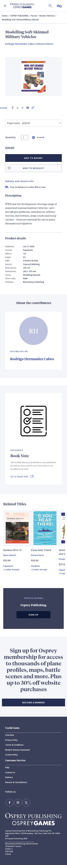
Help (7, 767)
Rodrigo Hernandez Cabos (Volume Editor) (29, 43)
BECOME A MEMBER (33, 702)
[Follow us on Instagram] (18, 803)
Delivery (9, 777)
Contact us (10, 772)
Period (34, 15)
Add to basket (33, 158)
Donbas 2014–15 (12, 550)
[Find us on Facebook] (9, 803)
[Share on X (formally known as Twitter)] (18, 108)
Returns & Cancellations (16, 782)
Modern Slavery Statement (17, 749)
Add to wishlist (33, 168)
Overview (9, 735)
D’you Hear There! (41, 550)
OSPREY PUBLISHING (19, 15)
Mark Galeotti (9, 555)
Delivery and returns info (19, 181)
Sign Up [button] (33, 614)
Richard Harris (37, 555)
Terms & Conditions (14, 744)
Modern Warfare (47, 15)
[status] (24, 137)
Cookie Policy (11, 754)
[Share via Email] (27, 108)
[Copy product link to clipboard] (33, 108)
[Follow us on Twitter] (26, 803)
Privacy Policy (11, 740)
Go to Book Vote (19, 476)
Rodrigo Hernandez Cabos (32, 358)
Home (4, 15)
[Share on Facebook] (12, 108)
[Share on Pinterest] (22, 108)
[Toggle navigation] (5, 6)
